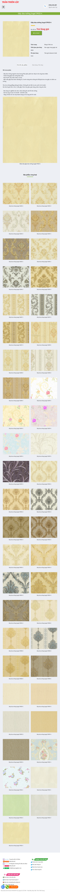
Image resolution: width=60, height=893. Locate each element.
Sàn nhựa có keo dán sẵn (10, 877)
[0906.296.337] (7, 887)
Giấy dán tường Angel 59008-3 (44, 651)
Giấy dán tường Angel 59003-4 (16, 539)
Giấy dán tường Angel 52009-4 (16, 484)
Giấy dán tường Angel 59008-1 (44, 623)
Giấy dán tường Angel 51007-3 (16, 345)
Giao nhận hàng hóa (37, 869)
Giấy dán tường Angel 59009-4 (44, 734)
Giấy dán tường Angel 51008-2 (16, 373)
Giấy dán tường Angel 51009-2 (16, 428)
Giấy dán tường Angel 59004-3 (16, 595)
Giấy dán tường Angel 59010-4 (44, 762)
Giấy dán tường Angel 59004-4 (44, 595)
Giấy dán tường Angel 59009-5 (16, 762)
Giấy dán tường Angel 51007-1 (16, 317)
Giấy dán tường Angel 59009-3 (16, 734)
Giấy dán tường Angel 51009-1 (44, 400)
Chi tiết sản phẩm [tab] (22, 65)
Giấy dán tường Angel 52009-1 (44, 456)
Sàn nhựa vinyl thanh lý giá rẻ (11, 879)
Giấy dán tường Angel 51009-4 (16, 456)
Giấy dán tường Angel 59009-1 (16, 706)
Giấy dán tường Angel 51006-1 (44, 261)
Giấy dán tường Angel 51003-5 (16, 261)
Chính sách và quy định (37, 862)
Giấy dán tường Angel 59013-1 (44, 790)
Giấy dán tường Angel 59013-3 (44, 817)
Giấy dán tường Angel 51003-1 (16, 206)
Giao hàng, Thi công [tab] (37, 65)
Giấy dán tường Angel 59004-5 (16, 623)
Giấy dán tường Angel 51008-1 (44, 345)
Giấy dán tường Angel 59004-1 (16, 567)
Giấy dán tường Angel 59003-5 (44, 539)
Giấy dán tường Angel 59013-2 (16, 817)
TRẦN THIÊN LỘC (10, 2)
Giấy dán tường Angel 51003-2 (44, 206)
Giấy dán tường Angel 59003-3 (44, 512)
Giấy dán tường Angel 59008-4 (16, 678)
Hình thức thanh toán (37, 867)
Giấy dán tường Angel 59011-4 (16, 790)
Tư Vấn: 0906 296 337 (9, 884)
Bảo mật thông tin (36, 864)
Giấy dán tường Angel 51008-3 (44, 373)
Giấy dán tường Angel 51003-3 (16, 234)
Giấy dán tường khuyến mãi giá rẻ (12, 882)
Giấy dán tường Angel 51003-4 (44, 234)
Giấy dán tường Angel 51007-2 (44, 317)
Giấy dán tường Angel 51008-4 (16, 400)
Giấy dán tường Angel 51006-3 (44, 289)
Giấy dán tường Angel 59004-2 (44, 567)
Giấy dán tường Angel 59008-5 (44, 678)
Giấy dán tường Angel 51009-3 (44, 428)
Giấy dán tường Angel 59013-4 (16, 845)
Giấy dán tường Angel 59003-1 (44, 484)
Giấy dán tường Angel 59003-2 (16, 512)
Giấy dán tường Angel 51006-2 (16, 289)
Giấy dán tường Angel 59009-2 (44, 706)
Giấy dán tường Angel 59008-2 (16, 651)
